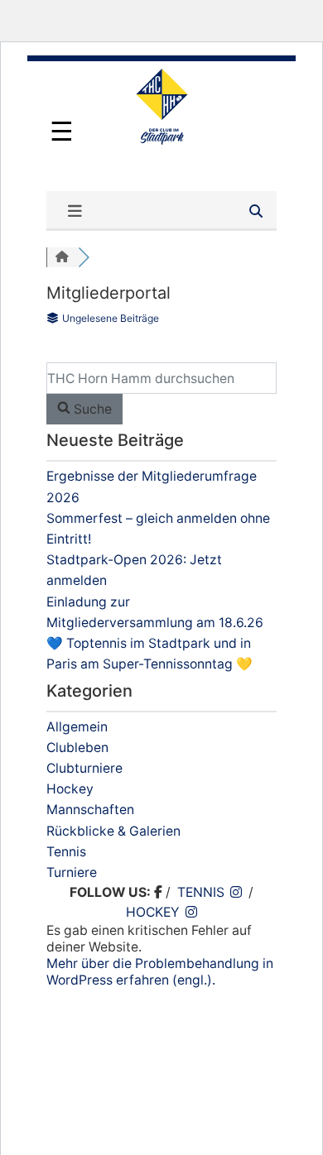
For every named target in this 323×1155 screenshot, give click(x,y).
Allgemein (77, 727)
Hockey (70, 789)
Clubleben (77, 747)
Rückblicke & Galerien (113, 831)
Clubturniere (84, 768)
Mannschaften (90, 809)
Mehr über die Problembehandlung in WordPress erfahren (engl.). (159, 972)
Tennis (66, 852)
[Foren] (62, 257)
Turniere (71, 872)
